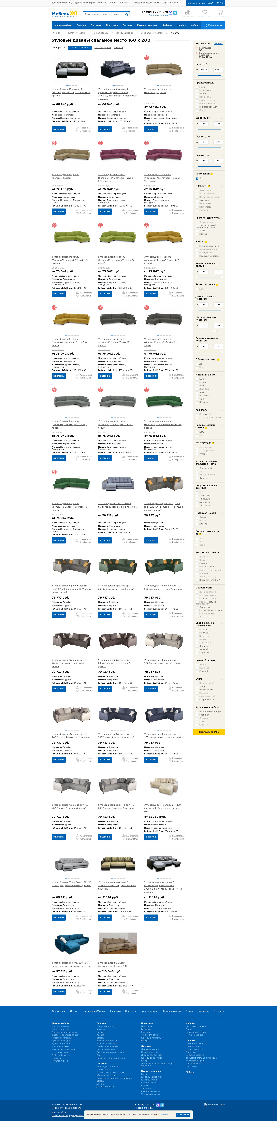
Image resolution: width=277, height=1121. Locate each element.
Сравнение (188, 17)
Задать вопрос (170, 3)
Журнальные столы (107, 1075)
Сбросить (218, 44)
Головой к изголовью (210, 417)
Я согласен (183, 1115)
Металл (203, 521)
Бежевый (204, 636)
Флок (202, 399)
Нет (201, 367)
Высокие (203, 557)
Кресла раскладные (62, 1038)
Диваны (101, 1084)
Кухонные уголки (150, 1080)
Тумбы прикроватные (108, 1046)
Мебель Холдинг (207, 104)
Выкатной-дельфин (209, 197)
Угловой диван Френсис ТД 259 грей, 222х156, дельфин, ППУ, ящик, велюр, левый (72, 589)
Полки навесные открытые (110, 1072)
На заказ (203, 382)
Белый (202, 639)
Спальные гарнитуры (107, 1026)
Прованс (203, 693)
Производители (149, 1011)
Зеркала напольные (107, 1044)
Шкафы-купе (192, 1046)
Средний (203, 671)
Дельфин (204, 200)
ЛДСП (202, 471)
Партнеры (203, 1011)
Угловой (203, 454)
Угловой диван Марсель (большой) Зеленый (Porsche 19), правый (162, 424)
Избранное (205, 17)
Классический (206, 683)
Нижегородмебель (209, 107)
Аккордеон (205, 190)
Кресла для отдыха (62, 1041)
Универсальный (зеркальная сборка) (206, 226)
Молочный (204, 629)
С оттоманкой (206, 614)
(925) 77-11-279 (154, 12)
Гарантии (115, 1011)
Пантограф (205, 207)
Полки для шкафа (195, 1064)
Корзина (220, 17)
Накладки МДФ (207, 567)
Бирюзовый (205, 643)
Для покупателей (61, 3)
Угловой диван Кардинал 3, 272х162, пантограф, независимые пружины (117, 885)
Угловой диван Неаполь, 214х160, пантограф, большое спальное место (162, 808)
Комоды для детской (151, 1058)
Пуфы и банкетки (61, 1055)
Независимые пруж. (209, 246)
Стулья (144, 1086)
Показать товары (209, 732)
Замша (202, 392)
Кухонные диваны (61, 1052)
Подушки (56, 1058)
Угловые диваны (124, 33)
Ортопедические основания (111, 1052)
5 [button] (170, 85)
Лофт (202, 686)
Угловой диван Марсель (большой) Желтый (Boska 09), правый (162, 260)
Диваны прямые (60, 1026)
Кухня (202, 721)
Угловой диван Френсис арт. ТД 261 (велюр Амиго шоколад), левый (70, 663)
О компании (58, 1011)
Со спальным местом (152, 33)
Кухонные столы (150, 1083)
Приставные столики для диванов (114, 1078)
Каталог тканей (172, 1011)
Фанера (203, 478)
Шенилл (203, 402)
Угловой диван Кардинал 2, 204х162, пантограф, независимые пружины (71, 92)
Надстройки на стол (196, 1032)
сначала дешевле (80, 48)
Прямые (203, 573)
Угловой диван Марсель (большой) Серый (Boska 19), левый (160, 342)
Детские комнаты (150, 1049)
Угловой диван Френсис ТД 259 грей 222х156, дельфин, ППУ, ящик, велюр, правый (163, 507)
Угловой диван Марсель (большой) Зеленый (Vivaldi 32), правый (70, 260)
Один (202, 545)
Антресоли (191, 1067)
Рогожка (203, 396)
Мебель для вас (207, 100)
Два (201, 538)
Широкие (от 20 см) (209, 580)
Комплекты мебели (196, 1026)
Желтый (203, 646)
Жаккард (204, 389)
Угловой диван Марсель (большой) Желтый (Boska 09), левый (69, 342)
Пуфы (100, 1055)
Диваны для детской (151, 1055)
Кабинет (167, 25)
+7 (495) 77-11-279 (145, 1105)
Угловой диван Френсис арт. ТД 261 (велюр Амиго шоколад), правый (116, 663)
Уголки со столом (150, 1094)
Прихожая (112, 25)
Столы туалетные (106, 1049)
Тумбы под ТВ (104, 1069)
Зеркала (145, 1032)
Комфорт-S (205, 97)
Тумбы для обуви (150, 1035)
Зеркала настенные (107, 1041)
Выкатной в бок (207, 194)
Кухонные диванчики (152, 1077)
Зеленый (203, 649)
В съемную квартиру (210, 711)
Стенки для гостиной (107, 1067)
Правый (203, 234)
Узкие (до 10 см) (207, 577)
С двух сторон (206, 222)
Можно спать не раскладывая (205, 603)
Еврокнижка (205, 204)
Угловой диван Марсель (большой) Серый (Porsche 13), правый (69, 424)
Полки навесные (194, 1035)
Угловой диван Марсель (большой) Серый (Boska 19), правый (114, 342)
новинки (118, 48)
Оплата (102, 3)
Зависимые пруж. (208, 249)
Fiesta (202, 87)
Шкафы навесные (195, 1055)
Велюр (202, 386)
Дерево (203, 517)
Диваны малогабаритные (65, 1035)
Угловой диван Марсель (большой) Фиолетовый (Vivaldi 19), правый (116, 178)
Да (200, 178)
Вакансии (219, 1011)
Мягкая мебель (63, 25)
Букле (202, 379)
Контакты (125, 3)
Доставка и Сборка (85, 3)
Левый (202, 231)
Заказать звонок (158, 15)
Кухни (144, 1074)
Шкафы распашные (196, 1043)
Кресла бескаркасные (63, 1049)
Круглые (203, 560)
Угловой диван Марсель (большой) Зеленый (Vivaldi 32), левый (116, 260)
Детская (127, 25)
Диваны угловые (105, 1087)
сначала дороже (102, 48)
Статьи (189, 1011)
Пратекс (203, 110)
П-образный (205, 447)
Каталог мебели (76, 33)
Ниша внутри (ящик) (210, 570)
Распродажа (215, 25)
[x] (196, 48)
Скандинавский (207, 696)
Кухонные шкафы (150, 1091)
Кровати (101, 1035)
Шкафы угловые (194, 1049)
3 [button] (73, 85)
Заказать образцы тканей (146, 3)
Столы (189, 1029)
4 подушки (204, 502)
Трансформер (206, 451)
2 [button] (70, 85)
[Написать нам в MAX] (170, 13)
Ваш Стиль (205, 90)
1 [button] (67, 85)
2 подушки (204, 495)
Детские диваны (60, 1046)
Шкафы (181, 25)
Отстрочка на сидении (211, 610)
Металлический (207, 475)
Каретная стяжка (208, 599)
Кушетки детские (61, 1044)
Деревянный (205, 468)
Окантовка (204, 607)
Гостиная (96, 25)
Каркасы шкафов (195, 1061)
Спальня (81, 25)
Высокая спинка (207, 592)
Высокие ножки (207, 595)
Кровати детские (150, 1052)
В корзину (58, 129)
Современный (206, 700)
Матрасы (101, 1032)
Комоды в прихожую (152, 1038)
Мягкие (203, 563)
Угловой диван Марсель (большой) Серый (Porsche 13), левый (115, 424)
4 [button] (76, 85)
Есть (201, 289)
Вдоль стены (206, 414)
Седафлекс (205, 210)
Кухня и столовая (147, 25)
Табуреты (146, 1088)
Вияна (202, 94)
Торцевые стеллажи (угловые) (202, 1058)
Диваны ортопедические (64, 1032)
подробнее (163, 1114)
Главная (56, 33)
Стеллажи (191, 1052)
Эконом (203, 665)
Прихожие (146, 1026)
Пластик (203, 524)
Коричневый (205, 653)
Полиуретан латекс (209, 256)
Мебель (195, 25)
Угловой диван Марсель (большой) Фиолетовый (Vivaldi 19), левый (162, 178)
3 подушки (204, 499)
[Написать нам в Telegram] (175, 13)
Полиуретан (205, 253)
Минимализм (206, 690)
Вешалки (146, 1029)
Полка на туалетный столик (111, 1058)
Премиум (204, 668)
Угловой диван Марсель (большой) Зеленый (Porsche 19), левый (70, 507)
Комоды (101, 1029)
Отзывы (113, 3)
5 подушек (204, 505)
